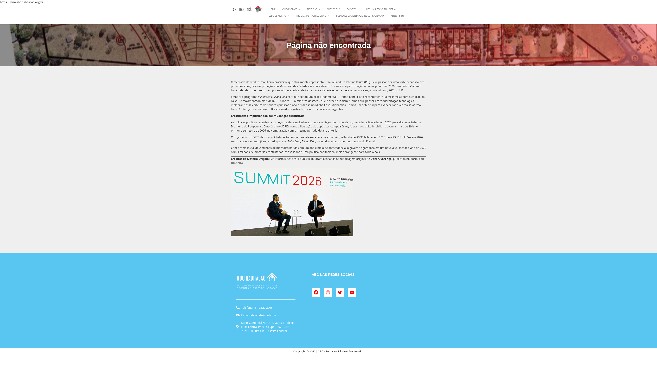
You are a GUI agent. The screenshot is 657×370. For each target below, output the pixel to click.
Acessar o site (397, 15)
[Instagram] (328, 292)
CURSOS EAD (333, 9)
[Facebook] (316, 292)
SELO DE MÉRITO (277, 15)
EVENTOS (351, 9)
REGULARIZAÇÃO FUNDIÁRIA (381, 9)
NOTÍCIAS (312, 9)
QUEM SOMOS (289, 9)
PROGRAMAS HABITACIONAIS (311, 15)
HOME (272, 9)
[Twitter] (340, 292)
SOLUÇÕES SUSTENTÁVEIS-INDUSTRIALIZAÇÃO (360, 15)
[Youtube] (352, 292)
